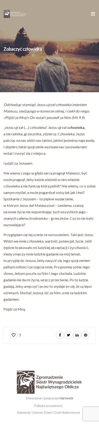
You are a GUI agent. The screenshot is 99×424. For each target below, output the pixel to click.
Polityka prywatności (48, 406)
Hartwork (66, 398)
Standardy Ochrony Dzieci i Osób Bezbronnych (48, 412)
